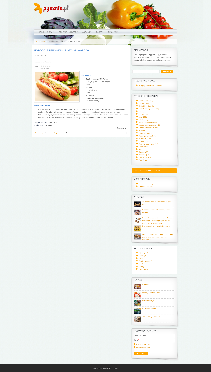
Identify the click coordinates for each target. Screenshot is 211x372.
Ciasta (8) (142, 256)
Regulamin (113, 32)
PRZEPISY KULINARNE (68, 32)
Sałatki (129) (143, 147)
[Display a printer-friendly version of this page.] (126, 132)
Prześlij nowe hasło (143, 347)
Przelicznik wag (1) (146, 261)
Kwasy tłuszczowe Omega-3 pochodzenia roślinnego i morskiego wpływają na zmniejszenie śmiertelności (158, 220)
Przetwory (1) (144, 264)
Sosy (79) (142, 149)
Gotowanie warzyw (149, 309)
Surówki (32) (143, 152)
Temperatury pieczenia (151, 317)
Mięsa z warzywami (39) (148, 122)
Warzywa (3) (143, 269)
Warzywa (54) (144, 155)
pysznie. (56, 7)
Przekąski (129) (145, 139)
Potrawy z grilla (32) (146, 133)
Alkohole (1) (143, 253)
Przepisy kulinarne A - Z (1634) (151, 85)
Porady (99, 32)
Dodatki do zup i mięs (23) (149, 109)
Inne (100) (143, 117)
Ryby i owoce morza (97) (148, 144)
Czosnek (145, 285)
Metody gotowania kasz (151, 293)
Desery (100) (144, 103)
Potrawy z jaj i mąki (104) (148, 136)
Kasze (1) (142, 258)
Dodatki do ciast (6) (146, 106)
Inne (35, 59)
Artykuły (86, 32)
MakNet (115, 368)
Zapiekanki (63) (145, 157)
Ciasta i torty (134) (146, 101)
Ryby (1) (142, 267)
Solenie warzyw (148, 301)
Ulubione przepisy (146, 186)
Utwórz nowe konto (143, 344)
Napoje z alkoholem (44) (148, 128)
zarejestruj (53, 133)
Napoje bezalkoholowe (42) (149, 125)
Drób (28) (142, 111)
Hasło (136, 340)
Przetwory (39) (144, 141)
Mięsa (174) (143, 120)
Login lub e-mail (140, 336)
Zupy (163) (143, 160)
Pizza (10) (143, 130)
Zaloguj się (39, 133)
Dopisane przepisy (146, 184)
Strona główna (46, 32)
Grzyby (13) (143, 114)
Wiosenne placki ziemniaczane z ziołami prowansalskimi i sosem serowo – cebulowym (157, 237)
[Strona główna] (38, 13)
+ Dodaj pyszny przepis (147, 171)
